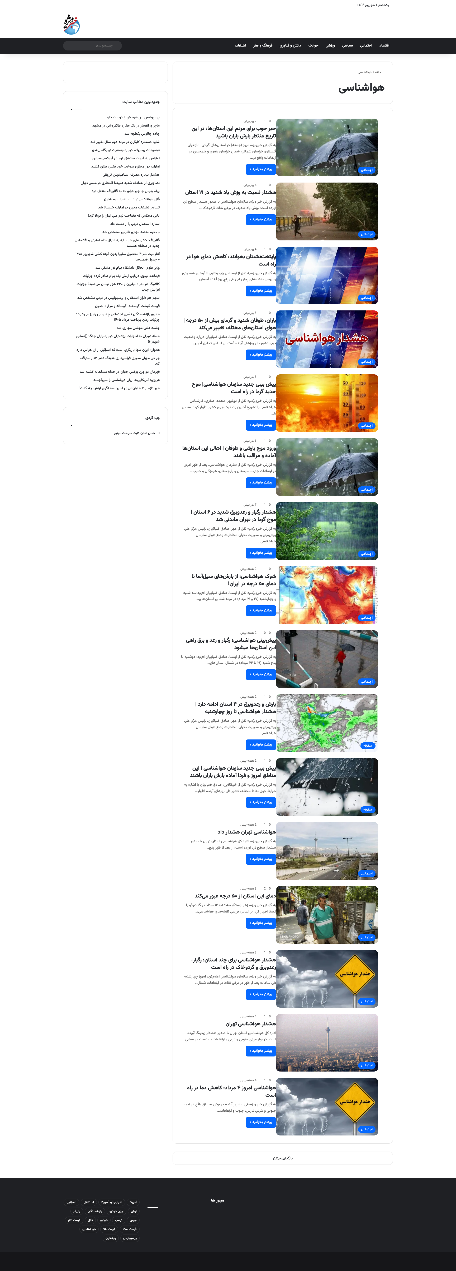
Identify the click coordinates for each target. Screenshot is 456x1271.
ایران (134, 1211)
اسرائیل (71, 1202)
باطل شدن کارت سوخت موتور (134, 433)
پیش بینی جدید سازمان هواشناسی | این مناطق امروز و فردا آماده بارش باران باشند (233, 772)
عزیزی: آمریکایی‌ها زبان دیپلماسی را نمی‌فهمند (126, 380)
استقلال (89, 1202)
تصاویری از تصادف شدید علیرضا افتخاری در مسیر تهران (120, 183)
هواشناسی (89, 1229)
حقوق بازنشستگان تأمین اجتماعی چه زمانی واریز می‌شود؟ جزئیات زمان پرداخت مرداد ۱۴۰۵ (118, 317)
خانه (378, 72)
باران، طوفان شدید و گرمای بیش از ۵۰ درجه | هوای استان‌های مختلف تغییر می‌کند (229, 324)
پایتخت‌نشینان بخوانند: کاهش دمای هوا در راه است (231, 260)
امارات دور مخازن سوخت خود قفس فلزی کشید (125, 166)
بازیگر (76, 1211)
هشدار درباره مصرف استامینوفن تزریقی (131, 175)
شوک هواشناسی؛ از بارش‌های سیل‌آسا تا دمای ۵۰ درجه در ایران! (234, 580)
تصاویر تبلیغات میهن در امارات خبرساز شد (129, 207)
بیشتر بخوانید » (261, 169)
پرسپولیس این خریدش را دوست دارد (133, 117)
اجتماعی (366, 46)
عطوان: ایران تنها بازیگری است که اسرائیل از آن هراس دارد (118, 350)
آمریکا (133, 1202)
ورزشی (330, 46)
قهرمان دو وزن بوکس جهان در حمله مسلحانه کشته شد (120, 372)
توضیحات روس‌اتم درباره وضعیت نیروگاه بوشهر (126, 150)
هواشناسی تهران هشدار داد (247, 832)
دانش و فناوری (290, 46)
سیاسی (347, 46)
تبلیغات (240, 46)
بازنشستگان (95, 1211)
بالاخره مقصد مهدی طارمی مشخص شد (131, 232)
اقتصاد (384, 46)
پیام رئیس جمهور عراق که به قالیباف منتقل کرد (126, 191)
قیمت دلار (74, 1220)
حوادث (313, 46)
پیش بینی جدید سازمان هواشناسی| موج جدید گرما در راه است (234, 388)
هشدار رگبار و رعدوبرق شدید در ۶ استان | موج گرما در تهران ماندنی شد (233, 516)
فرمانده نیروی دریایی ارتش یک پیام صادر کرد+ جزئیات (121, 276)
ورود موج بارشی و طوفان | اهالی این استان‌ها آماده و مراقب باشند (229, 452)
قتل (90, 1220)
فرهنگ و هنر (262, 46)
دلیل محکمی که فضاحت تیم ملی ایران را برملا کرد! (124, 215)
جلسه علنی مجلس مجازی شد (138, 328)
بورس (133, 1220)
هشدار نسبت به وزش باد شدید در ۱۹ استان (230, 192)
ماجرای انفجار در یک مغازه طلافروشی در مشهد (126, 125)
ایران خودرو (117, 1211)
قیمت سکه (130, 1229)
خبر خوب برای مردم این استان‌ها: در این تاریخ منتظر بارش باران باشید (234, 132)
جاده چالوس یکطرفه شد (142, 134)
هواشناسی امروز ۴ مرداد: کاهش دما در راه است (231, 1092)
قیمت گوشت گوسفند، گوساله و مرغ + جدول (127, 306)
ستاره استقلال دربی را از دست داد (135, 224)
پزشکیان (111, 1238)
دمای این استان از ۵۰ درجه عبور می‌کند (235, 896)
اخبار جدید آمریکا (111, 1202)
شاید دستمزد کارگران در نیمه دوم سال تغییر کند (125, 142)
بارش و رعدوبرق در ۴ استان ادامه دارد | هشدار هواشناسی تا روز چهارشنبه (235, 708)
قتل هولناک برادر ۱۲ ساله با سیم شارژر (132, 199)
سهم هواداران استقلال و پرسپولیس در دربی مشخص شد (118, 298)
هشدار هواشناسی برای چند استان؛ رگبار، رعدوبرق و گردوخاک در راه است (233, 964)
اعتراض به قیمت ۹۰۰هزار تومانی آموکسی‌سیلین (126, 158)
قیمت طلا (109, 1229)
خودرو (104, 1220)
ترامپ (118, 1220)
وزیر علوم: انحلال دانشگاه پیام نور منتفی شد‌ (128, 268)
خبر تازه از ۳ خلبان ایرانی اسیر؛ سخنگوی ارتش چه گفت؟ (119, 388)
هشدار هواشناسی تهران (251, 1024)
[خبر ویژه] (71, 24)
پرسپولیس (130, 1238)
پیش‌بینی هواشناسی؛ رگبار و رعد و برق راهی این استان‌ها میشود (231, 644)
